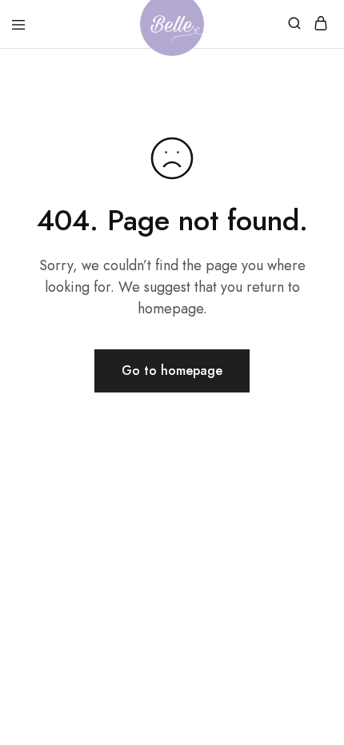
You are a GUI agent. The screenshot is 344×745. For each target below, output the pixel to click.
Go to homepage (172, 370)
